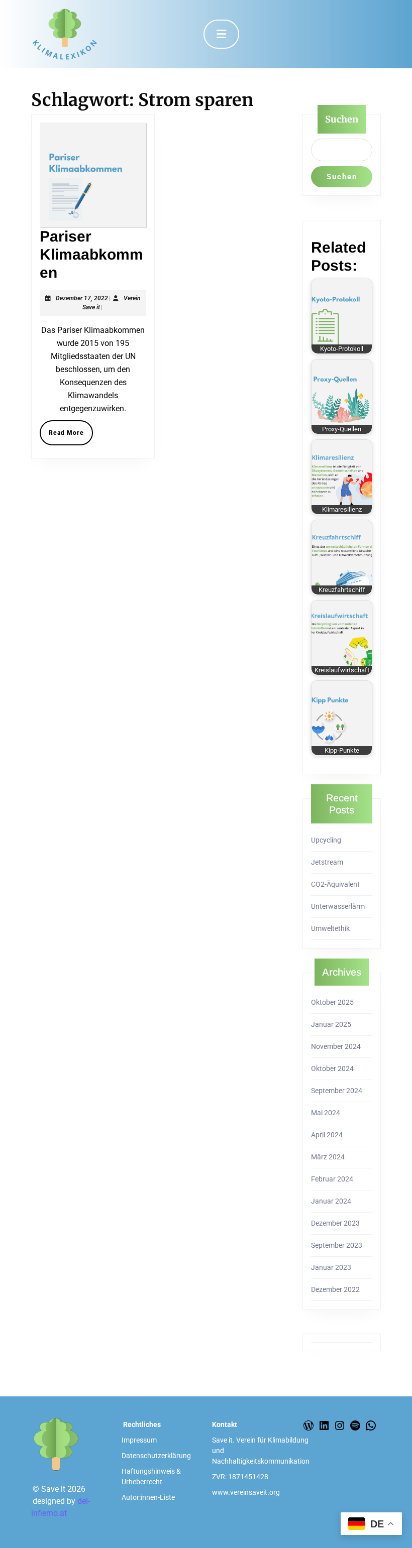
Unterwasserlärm (338, 906)
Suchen (341, 119)
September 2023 (336, 1245)
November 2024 (336, 1046)
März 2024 (328, 1157)
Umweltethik (330, 928)
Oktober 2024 (332, 1068)
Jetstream (327, 862)
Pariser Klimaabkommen (91, 254)
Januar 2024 (331, 1201)
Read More (71, 436)
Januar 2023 (331, 1267)
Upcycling (326, 840)
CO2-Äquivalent (335, 884)
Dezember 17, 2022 (82, 298)
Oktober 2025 (332, 1002)
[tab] (221, 34)
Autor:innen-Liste (148, 1497)
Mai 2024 (325, 1113)
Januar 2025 (331, 1024)
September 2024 (336, 1091)
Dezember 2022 (335, 1289)
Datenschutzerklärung (156, 1456)
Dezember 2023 (335, 1223)
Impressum (139, 1440)
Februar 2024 (332, 1179)
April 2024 (327, 1135)
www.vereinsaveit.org (246, 1492)
